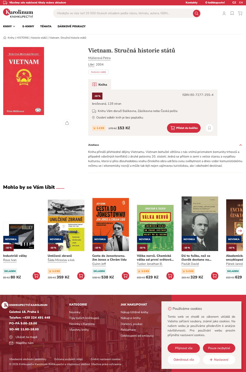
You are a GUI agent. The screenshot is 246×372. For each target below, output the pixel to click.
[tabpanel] (152, 112)
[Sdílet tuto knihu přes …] (67, 123)
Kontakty (192, 2)
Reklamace (128, 330)
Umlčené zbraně (60, 256)
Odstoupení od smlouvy (137, 336)
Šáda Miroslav (57, 260)
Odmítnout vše (184, 360)
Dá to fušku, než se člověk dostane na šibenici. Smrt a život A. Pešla (199, 258)
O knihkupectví (215, 2)
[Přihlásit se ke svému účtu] (224, 13)
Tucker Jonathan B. (150, 264)
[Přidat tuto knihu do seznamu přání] (209, 128)
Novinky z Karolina (82, 324)
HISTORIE (23, 38)
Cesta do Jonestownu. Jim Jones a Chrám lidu (109, 258)
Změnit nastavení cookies (106, 359)
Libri (91, 64)
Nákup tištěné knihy (134, 312)
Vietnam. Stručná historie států (67, 38)
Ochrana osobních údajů (68, 359)
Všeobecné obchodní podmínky (27, 359)
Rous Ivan (10, 260)
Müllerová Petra (99, 58)
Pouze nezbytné (219, 348)
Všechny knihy (79, 330)
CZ (234, 2)
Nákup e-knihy (131, 318)
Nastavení (221, 360)
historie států (39, 38)
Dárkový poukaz (131, 324)
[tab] (99, 84)
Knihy (11, 38)
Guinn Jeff (99, 264)
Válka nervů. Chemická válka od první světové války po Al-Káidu (154, 258)
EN (241, 2)
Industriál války (15, 256)
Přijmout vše (184, 348)
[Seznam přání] (232, 13)
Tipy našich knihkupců (84, 318)
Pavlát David (190, 264)
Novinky (74, 312)
